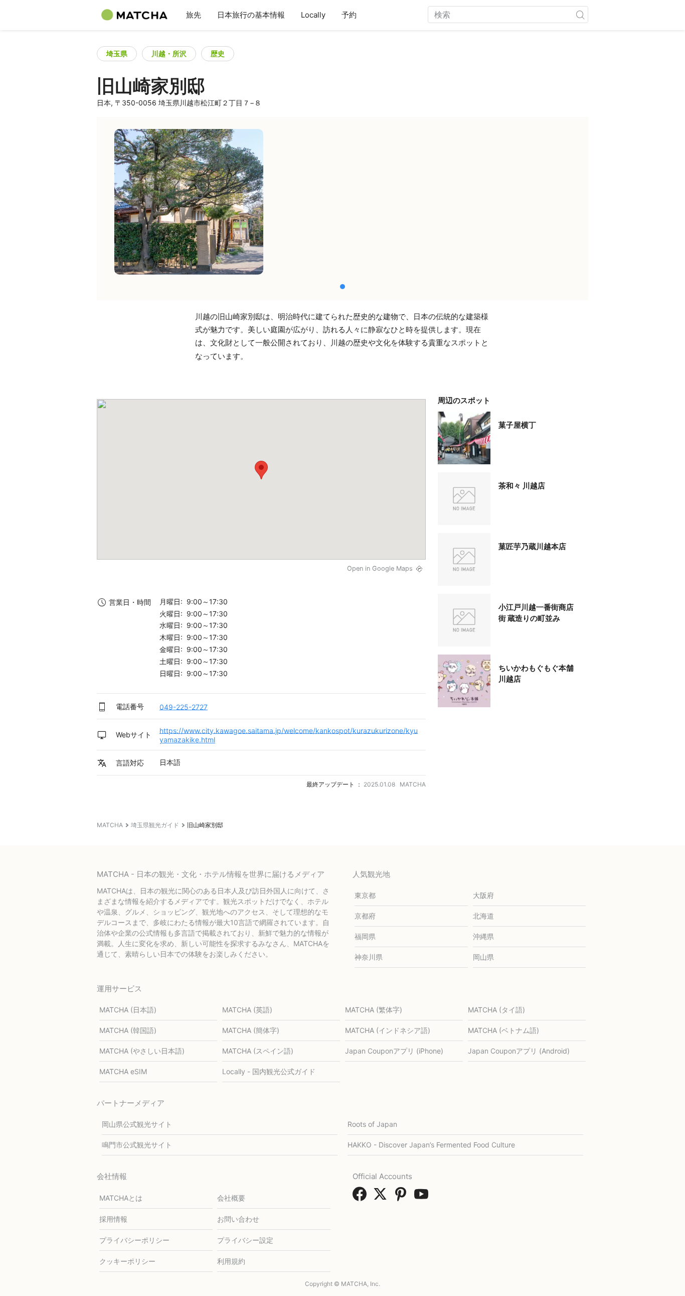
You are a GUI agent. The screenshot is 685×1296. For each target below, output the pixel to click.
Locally (313, 15)
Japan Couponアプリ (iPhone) (394, 1051)
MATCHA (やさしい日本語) (142, 1051)
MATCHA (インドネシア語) (387, 1030)
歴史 (218, 53)
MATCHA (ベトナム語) (503, 1030)
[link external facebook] (362, 1197)
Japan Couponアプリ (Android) (519, 1051)
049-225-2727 (183, 706)
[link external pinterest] (403, 1197)
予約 (349, 15)
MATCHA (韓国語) (127, 1030)
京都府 (365, 916)
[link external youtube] (423, 1197)
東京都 (365, 895)
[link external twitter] (382, 1197)
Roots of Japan (372, 1124)
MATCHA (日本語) (127, 1009)
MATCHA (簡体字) (250, 1030)
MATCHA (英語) (247, 1009)
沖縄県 (483, 936)
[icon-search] (580, 14)
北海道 (483, 916)
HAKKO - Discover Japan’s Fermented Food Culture (431, 1144)
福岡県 (365, 936)
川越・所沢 (169, 53)
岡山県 (483, 957)
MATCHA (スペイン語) (257, 1051)
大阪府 (483, 895)
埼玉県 (116, 53)
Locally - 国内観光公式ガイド (268, 1071)
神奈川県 (369, 957)
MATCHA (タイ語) (496, 1009)
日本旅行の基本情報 (251, 15)
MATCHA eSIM (123, 1071)
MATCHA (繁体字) (373, 1009)
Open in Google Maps (380, 568)
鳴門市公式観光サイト (137, 1144)
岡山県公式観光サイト (137, 1124)
